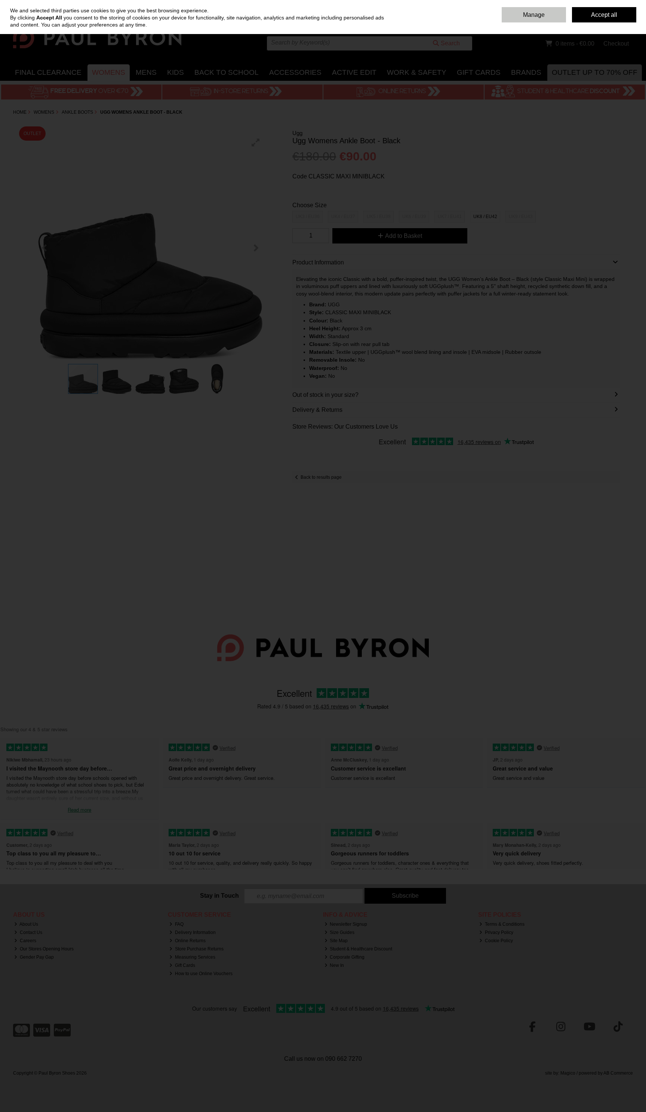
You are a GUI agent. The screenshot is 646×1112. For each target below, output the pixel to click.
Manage (534, 15)
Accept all (604, 15)
